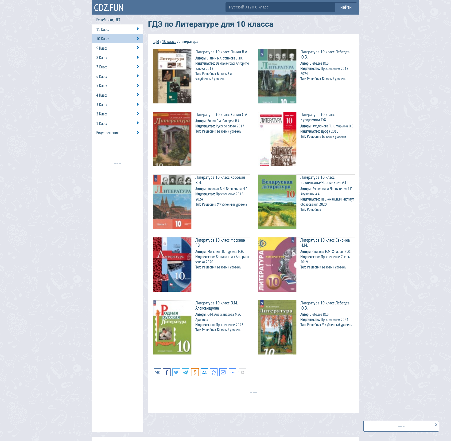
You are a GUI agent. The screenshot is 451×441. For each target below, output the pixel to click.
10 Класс (102, 38)
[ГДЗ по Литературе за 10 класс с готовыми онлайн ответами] (214, 372)
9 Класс (101, 48)
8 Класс (101, 57)
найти (346, 7)
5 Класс (101, 85)
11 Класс (102, 29)
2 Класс (101, 114)
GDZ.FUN (109, 7)
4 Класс (101, 95)
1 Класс (101, 123)
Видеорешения (107, 132)
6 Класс (101, 76)
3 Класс (101, 104)
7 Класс (101, 67)
